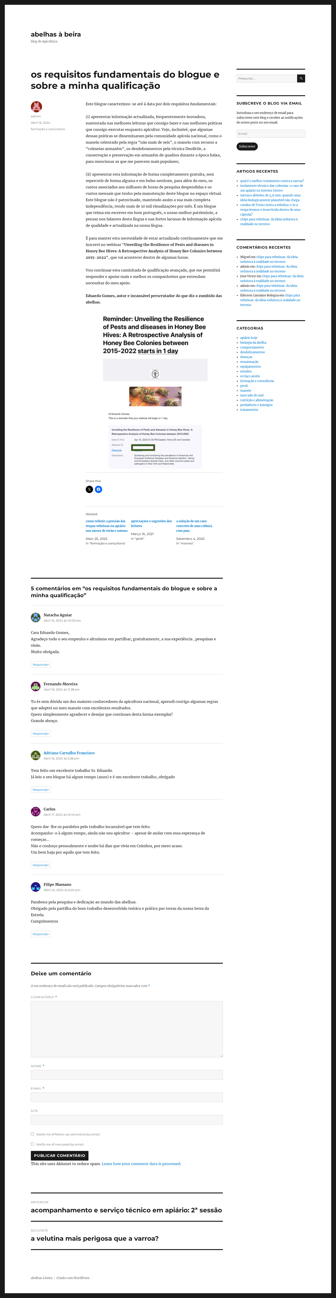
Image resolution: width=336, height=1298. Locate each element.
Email (38, 1088)
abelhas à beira (56, 34)
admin (36, 116)
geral (244, 386)
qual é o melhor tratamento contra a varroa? (272, 181)
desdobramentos (252, 352)
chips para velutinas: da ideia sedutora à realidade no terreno (270, 300)
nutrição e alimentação (256, 400)
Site (34, 1111)
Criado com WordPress (73, 1278)
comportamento (252, 347)
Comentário (44, 997)
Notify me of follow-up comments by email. (68, 1134)
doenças (246, 357)
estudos (246, 371)
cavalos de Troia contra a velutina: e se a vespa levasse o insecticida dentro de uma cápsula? (270, 209)
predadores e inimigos (256, 405)
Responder (41, 664)
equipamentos (250, 367)
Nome (38, 1066)
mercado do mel (252, 395)
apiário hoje (248, 338)
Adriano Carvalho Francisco (69, 753)
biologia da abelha (253, 343)
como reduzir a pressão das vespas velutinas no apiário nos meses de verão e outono (107, 526)
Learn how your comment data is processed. (141, 1163)
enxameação (249, 362)
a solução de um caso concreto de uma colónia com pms (194, 526)
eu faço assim (250, 376)
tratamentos (249, 410)
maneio (245, 391)
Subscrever (247, 146)
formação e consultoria (48, 129)
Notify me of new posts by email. (60, 1144)
